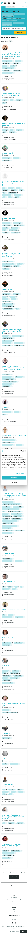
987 (21, 872)
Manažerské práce (8, 18)
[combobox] (13, 28)
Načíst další (14, 877)
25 (10, 41)
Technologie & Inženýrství (9, 20)
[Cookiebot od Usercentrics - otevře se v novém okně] (20, 451)
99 (16, 872)
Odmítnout (14, 482)
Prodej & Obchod (18, 23)
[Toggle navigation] (25, 3)
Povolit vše (14, 477)
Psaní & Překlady (20, 18)
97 (10, 872)
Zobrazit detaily (20, 473)
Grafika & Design (20, 14)
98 (13, 872)
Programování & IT (8, 14)
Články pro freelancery (14, 892)
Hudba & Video (7, 23)
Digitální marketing (8, 16)
